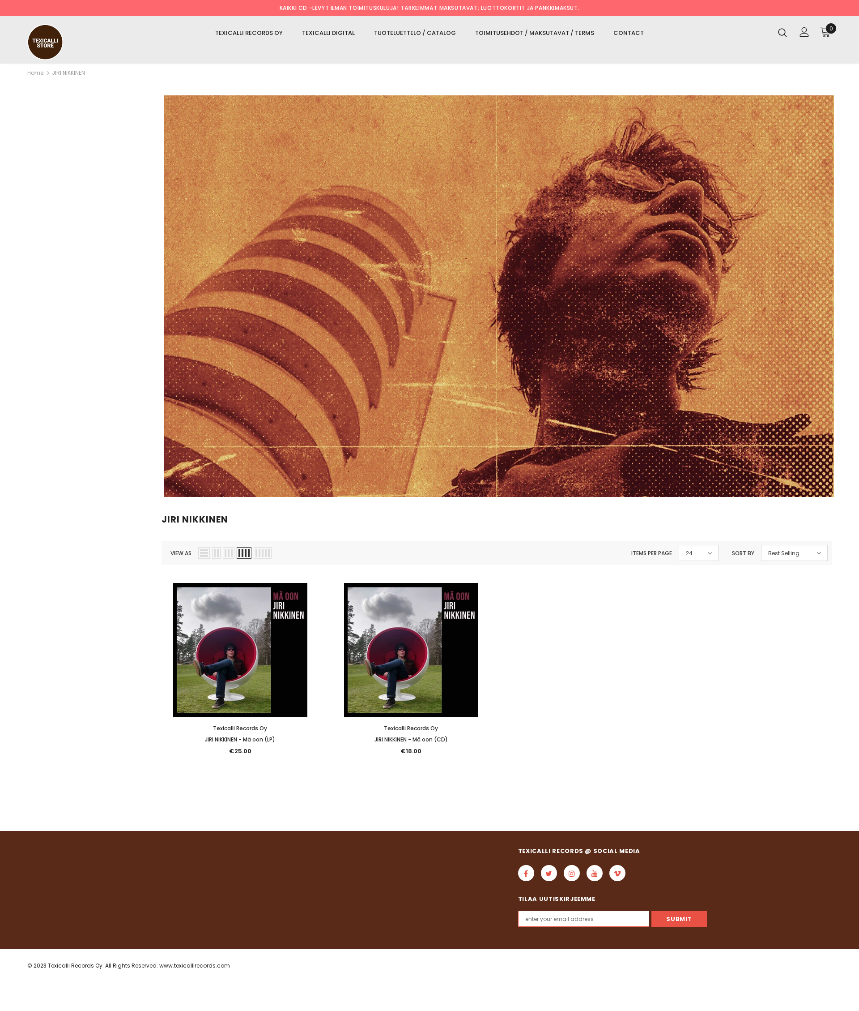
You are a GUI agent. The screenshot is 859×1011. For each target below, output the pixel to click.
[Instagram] (572, 873)
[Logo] (79, 42)
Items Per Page (651, 553)
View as (180, 553)
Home (35, 73)
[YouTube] (595, 873)
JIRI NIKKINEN (68, 73)
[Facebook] (526, 873)
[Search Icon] (782, 32)
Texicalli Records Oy (240, 728)
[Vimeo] (617, 873)
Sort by (743, 553)
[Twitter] (549, 873)
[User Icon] (804, 32)
